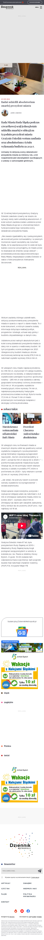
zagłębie (8, 702)
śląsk (6, 693)
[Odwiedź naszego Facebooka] (28, 911)
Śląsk (6, 65)
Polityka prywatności (29, 895)
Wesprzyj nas (30, 889)
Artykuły (5, 883)
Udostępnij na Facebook (10, 641)
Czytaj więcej (35, 877)
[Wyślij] (39, 871)
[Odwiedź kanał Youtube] (22, 911)
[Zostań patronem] (16, 911)
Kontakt (5, 902)
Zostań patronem (34, 2)
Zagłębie (27, 883)
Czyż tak (5, 889)
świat (6, 756)
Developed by (24, 916)
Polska (7, 746)
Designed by (5, 916)
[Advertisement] (22, 40)
